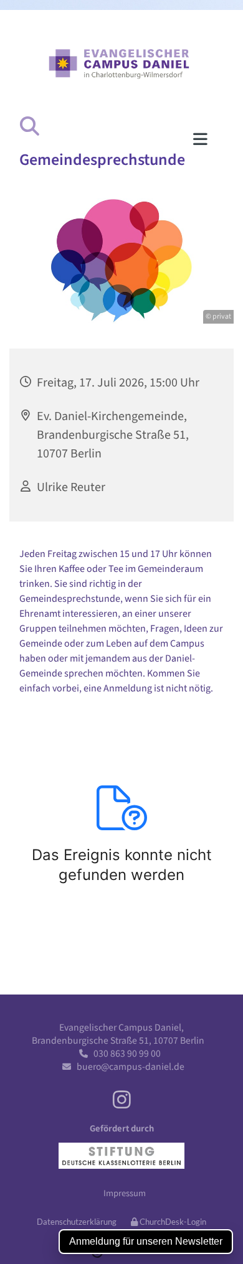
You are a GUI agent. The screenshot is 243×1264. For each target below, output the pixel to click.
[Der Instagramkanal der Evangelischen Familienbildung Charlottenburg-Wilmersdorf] (121, 1099)
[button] (107, 139)
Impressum (124, 1193)
